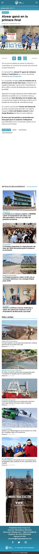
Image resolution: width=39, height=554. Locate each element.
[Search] (36, 3)
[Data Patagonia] (19, 3)
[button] (14, 58)
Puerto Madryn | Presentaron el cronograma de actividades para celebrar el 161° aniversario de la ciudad (19, 461)
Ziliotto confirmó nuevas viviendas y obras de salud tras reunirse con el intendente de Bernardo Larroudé (18, 309)
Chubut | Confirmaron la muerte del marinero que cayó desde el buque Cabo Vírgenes (18, 402)
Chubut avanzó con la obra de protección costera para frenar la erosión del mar (19, 343)
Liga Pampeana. (15, 76)
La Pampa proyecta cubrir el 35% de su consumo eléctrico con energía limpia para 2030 (18, 279)
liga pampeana (7, 132)
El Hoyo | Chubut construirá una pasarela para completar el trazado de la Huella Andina (18, 373)
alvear (14, 130)
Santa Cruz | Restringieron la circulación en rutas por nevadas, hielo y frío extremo (19, 431)
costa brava (22, 130)
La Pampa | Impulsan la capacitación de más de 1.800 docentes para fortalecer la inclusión (19, 248)
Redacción (5, 23)
